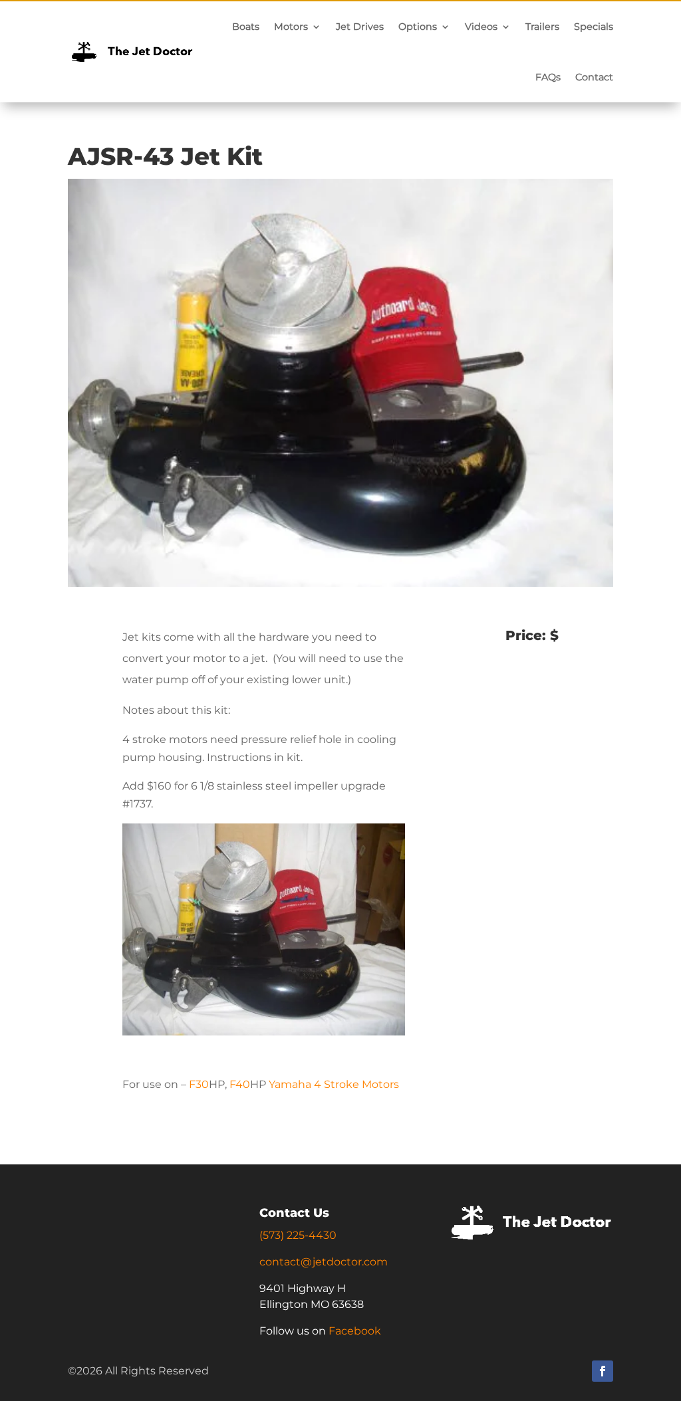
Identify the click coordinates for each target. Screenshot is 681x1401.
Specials (593, 27)
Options (417, 27)
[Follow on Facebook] (602, 1371)
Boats (245, 27)
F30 (199, 1084)
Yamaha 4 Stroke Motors (334, 1084)
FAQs (548, 77)
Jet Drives (360, 27)
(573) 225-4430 (298, 1235)
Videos (481, 27)
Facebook (355, 1331)
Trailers (542, 27)
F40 (239, 1084)
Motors (291, 27)
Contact (594, 77)
